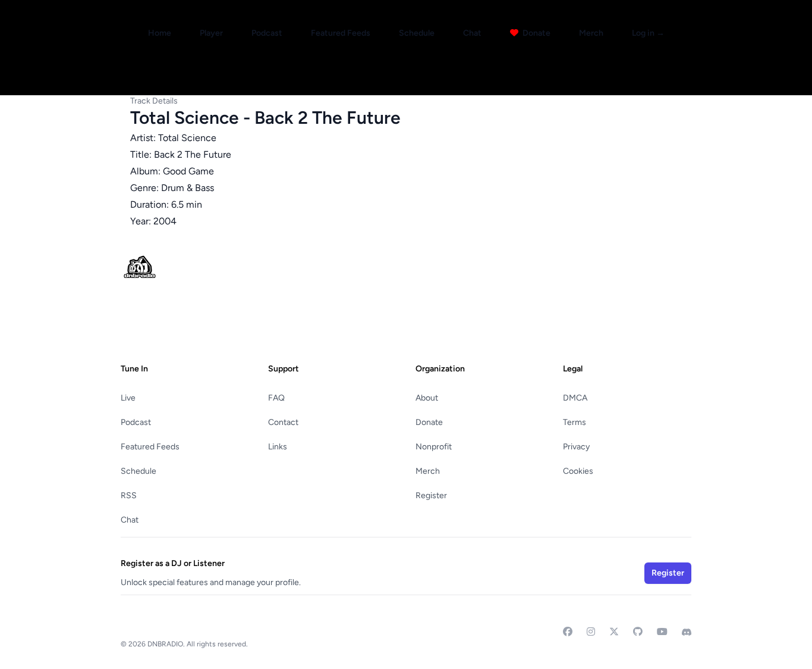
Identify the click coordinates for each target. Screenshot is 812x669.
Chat (472, 33)
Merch (591, 33)
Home (159, 33)
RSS (129, 495)
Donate (535, 33)
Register (431, 495)
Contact (283, 422)
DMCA (575, 398)
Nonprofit (434, 447)
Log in (648, 33)
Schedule (417, 33)
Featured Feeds (340, 33)
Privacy (576, 447)
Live (128, 398)
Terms (574, 422)
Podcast (266, 33)
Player (211, 33)
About (427, 398)
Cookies (578, 471)
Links (277, 447)
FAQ (276, 398)
